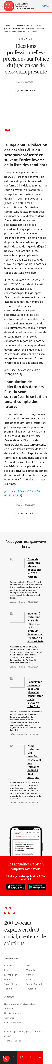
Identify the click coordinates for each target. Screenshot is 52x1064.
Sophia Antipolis (34, 984)
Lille (28, 966)
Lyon (6, 970)
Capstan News (22, 26)
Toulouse (31, 989)
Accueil (7, 26)
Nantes (30, 975)
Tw (39, 1057)
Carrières (9, 1018)
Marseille (31, 970)
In (30, 1057)
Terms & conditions (13, 1041)
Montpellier (10, 975)
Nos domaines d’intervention (19, 1004)
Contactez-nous (13, 1023)
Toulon (8, 989)
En (13, 1057)
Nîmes (7, 979)
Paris (28, 979)
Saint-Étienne (11, 984)
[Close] (2, 6)
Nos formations (12, 1013)
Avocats (8, 1009)
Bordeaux (9, 966)
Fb (21, 1057)
